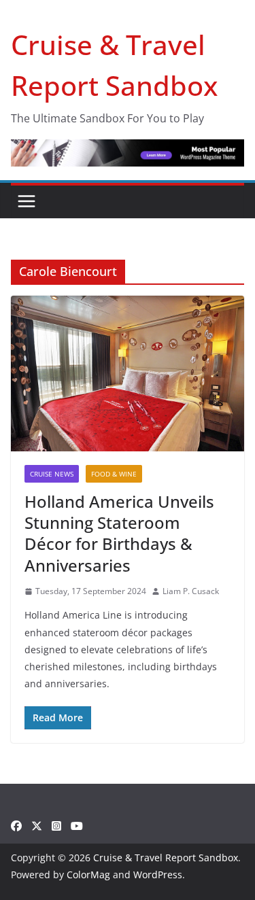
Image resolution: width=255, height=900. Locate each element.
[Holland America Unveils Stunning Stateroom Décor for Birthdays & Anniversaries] (127, 373)
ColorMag (88, 874)
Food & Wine (114, 474)
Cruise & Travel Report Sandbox (165, 857)
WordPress (157, 874)
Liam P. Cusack (191, 591)
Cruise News (51, 474)
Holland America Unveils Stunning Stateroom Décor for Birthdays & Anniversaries (119, 533)
